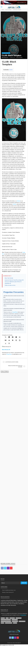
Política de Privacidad (14, 634)
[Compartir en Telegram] (15, 337)
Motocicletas (18, 618)
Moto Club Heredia (9, 278)
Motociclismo (14, 619)
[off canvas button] (1, 7)
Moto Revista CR (5, 57)
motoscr (15, 622)
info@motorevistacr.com (10, 590)
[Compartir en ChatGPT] (15, 340)
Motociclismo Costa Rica (5, 621)
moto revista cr (22, 621)
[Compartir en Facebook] (12, 337)
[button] (7, 645)
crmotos (2, 618)
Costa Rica (14, 312)
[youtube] (11, 568)
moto (7, 618)
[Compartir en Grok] (5, 343)
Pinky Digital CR (18, 642)
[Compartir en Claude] (12, 340)
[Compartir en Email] (5, 340)
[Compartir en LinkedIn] (8, 337)
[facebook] (2, 568)
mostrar (11, 69)
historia (18, 201)
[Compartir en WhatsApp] (19, 337)
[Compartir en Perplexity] (8, 343)
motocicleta (12, 618)
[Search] (26, 7)
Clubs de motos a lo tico (10, 285)
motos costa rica (9, 622)
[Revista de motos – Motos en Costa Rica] (14, 631)
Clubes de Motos (19, 57)
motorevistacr (14, 621)
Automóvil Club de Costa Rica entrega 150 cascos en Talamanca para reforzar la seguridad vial (14, 281)
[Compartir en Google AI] (19, 340)
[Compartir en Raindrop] (8, 340)
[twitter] (5, 568)
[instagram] (8, 568)
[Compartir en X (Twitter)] (5, 337)
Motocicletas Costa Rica (5, 619)
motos (2, 622)
